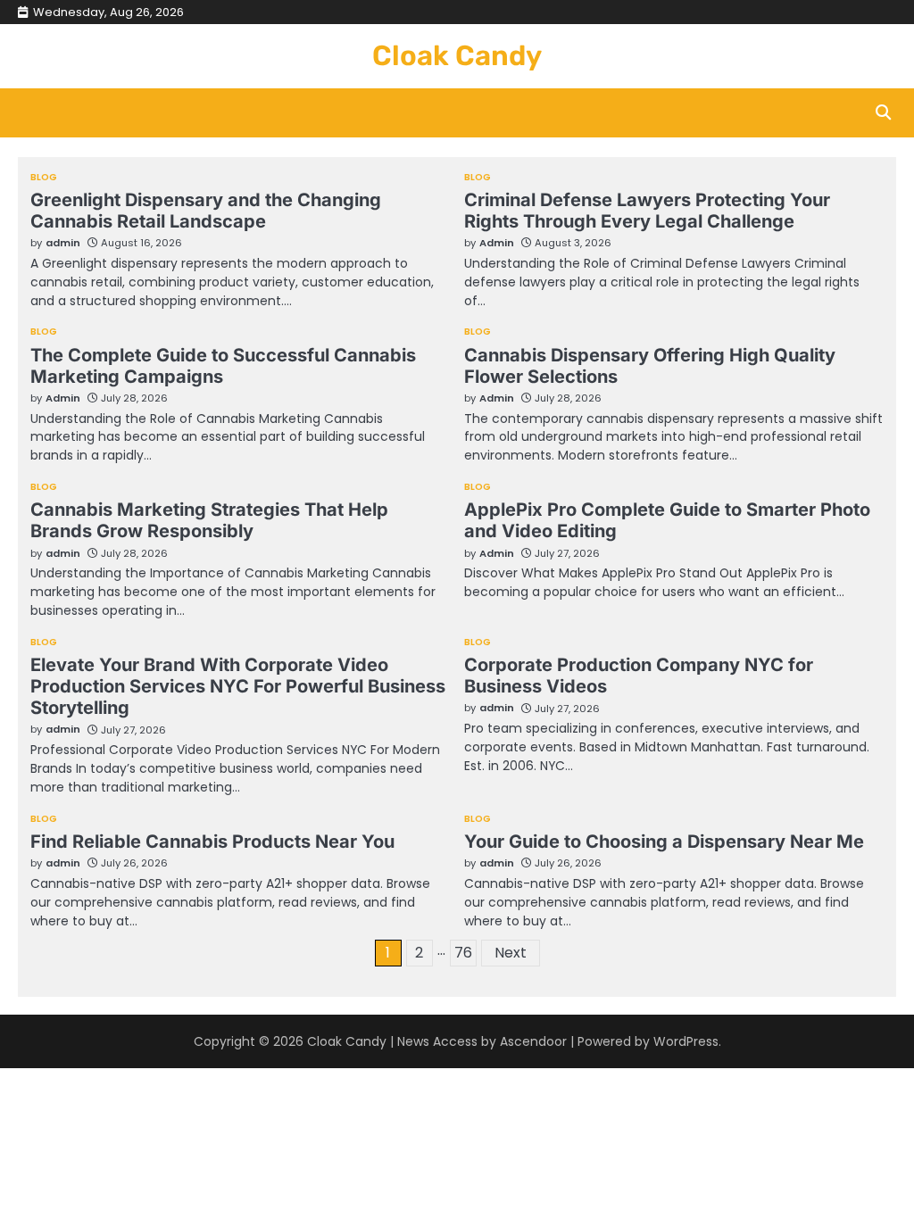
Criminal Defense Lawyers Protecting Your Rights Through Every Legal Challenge (647, 210)
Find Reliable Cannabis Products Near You (212, 841)
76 (463, 952)
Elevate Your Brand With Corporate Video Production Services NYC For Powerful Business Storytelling (237, 686)
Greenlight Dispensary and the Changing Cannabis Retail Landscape (205, 210)
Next (510, 952)
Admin (496, 243)
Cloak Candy (457, 55)
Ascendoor (533, 1041)
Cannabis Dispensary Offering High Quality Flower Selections (649, 365)
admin (63, 243)
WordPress (686, 1041)
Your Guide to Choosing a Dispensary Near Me (664, 841)
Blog (43, 177)
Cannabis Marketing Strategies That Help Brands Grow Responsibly (209, 520)
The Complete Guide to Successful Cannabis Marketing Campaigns (223, 365)
